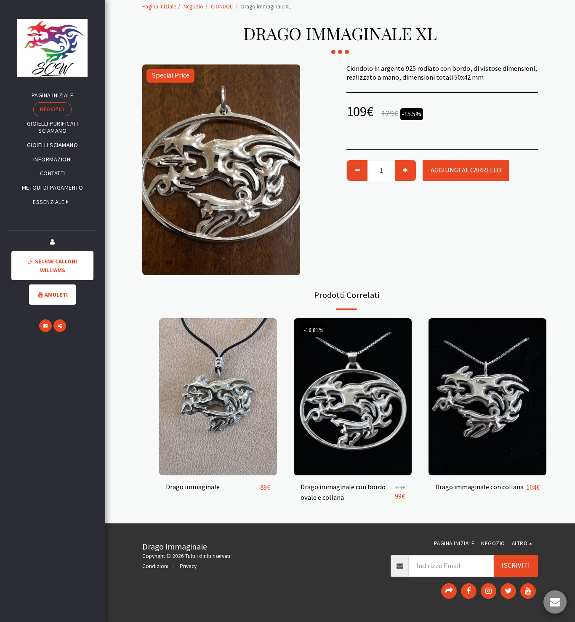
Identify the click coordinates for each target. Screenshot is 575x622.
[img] (218, 396)
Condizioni (155, 566)
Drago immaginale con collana (479, 487)
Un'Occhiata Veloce (218, 472)
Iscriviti (515, 565)
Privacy (188, 566)
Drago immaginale (193, 487)
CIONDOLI (222, 6)
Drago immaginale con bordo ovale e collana (343, 492)
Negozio (193, 6)
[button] (52, 202)
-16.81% (313, 330)
